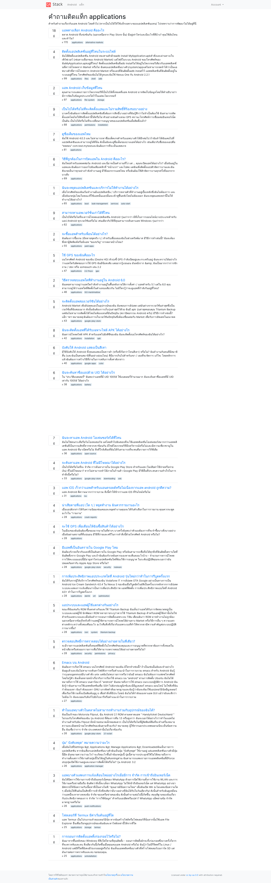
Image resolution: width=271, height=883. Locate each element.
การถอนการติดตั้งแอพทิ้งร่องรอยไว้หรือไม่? (91, 836)
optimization (104, 596)
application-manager (94, 766)
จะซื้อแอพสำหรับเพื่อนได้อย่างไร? (85, 234)
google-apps (90, 363)
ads (119, 478)
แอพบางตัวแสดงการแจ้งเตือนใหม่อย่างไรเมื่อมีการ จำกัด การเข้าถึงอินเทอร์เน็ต (116, 775)
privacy (111, 653)
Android (72, 4)
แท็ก (81, 4)
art (94, 596)
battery (88, 384)
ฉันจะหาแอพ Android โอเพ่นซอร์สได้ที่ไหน (91, 438)
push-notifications (93, 806)
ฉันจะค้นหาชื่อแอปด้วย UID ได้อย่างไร (88, 372)
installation (103, 125)
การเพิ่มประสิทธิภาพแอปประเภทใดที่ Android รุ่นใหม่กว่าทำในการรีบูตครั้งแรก (116, 576)
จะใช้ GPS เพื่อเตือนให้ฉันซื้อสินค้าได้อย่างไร (93, 526)
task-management (100, 203)
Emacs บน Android (75, 662)
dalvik (87, 596)
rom (86, 632)
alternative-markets (94, 42)
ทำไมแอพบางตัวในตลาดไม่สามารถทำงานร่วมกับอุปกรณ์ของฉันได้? (108, 710)
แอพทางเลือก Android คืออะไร (83, 30)
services (114, 203)
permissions (90, 125)
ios (85, 496)
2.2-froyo (89, 271)
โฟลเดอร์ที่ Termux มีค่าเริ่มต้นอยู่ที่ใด (88, 815)
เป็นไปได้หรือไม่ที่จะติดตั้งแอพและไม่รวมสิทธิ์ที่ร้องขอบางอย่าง (104, 109)
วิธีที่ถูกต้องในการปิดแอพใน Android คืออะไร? (94, 159)
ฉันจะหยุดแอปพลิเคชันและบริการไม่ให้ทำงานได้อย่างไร (100, 188)
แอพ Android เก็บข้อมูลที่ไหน (82, 88)
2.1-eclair (108, 733)
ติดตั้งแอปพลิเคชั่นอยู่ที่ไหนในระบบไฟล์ (89, 51)
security (107, 567)
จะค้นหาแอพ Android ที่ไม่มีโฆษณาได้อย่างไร (93, 463)
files (86, 78)
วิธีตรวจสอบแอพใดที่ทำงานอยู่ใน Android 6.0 (93, 280)
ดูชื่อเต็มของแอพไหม (76, 134)
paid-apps (89, 246)
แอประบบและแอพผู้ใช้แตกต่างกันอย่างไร (90, 605)
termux (97, 827)
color (101, 363)
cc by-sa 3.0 (192, 875)
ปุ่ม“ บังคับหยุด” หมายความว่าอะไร (86, 743)
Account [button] (216, 4)
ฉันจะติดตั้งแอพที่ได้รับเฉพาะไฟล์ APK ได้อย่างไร (96, 330)
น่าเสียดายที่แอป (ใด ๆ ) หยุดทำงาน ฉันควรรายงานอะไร (100, 505)
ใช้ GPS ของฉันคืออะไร (78, 255)
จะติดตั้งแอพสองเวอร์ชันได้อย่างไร (85, 301)
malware (118, 567)
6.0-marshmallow (92, 292)
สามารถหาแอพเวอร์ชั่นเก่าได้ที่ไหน (86, 213)
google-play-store (93, 321)
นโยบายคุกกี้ (111, 875)
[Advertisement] (113, 413)
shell (93, 78)
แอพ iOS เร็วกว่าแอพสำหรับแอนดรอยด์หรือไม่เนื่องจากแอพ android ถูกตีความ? (116, 488)
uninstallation (90, 856)
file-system (89, 100)
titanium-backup (108, 632)
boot (87, 203)
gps (97, 271)
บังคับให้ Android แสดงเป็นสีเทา (84, 347)
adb (100, 78)
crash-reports (91, 517)
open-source (90, 453)
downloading (109, 478)
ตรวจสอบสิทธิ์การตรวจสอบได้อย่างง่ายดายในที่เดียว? (98, 641)
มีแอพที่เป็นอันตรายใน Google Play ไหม (90, 547)
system (94, 632)
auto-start (125, 203)
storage (101, 100)
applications (77, 42)
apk (99, 338)
